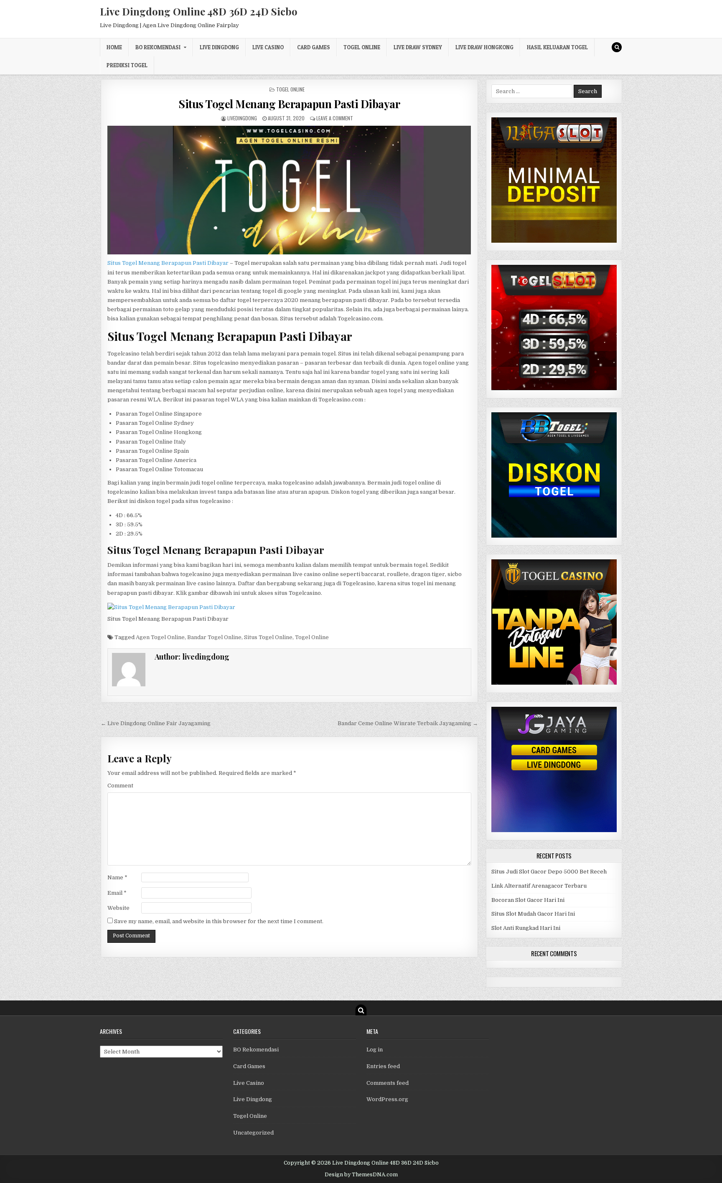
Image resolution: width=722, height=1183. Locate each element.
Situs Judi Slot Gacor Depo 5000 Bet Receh (549, 871)
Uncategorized (253, 1133)
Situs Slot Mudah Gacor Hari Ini (533, 914)
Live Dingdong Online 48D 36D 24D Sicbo (198, 11)
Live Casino (268, 47)
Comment (120, 785)
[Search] (617, 47)
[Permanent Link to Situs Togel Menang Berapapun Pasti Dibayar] (289, 190)
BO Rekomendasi (157, 47)
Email (117, 893)
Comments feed (387, 1083)
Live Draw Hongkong (484, 47)
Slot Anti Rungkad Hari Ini (525, 928)
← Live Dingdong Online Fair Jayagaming (156, 723)
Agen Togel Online (160, 637)
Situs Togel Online (268, 637)
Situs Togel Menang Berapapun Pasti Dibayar (289, 103)
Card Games (313, 47)
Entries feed (383, 1066)
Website (118, 908)
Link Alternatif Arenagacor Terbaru (539, 886)
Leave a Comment (334, 118)
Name (117, 877)
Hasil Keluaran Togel (557, 47)
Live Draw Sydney (418, 47)
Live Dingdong (219, 47)
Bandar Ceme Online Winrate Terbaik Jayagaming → (408, 723)
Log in (374, 1049)
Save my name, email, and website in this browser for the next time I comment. (218, 921)
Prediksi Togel (127, 65)
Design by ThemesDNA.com (361, 1175)
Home (114, 47)
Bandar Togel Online (214, 637)
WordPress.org (387, 1099)
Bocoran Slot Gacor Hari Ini (527, 900)
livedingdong (242, 118)
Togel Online (361, 47)
